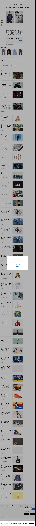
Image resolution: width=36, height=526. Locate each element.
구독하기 (18, 266)
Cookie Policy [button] (23, 523)
